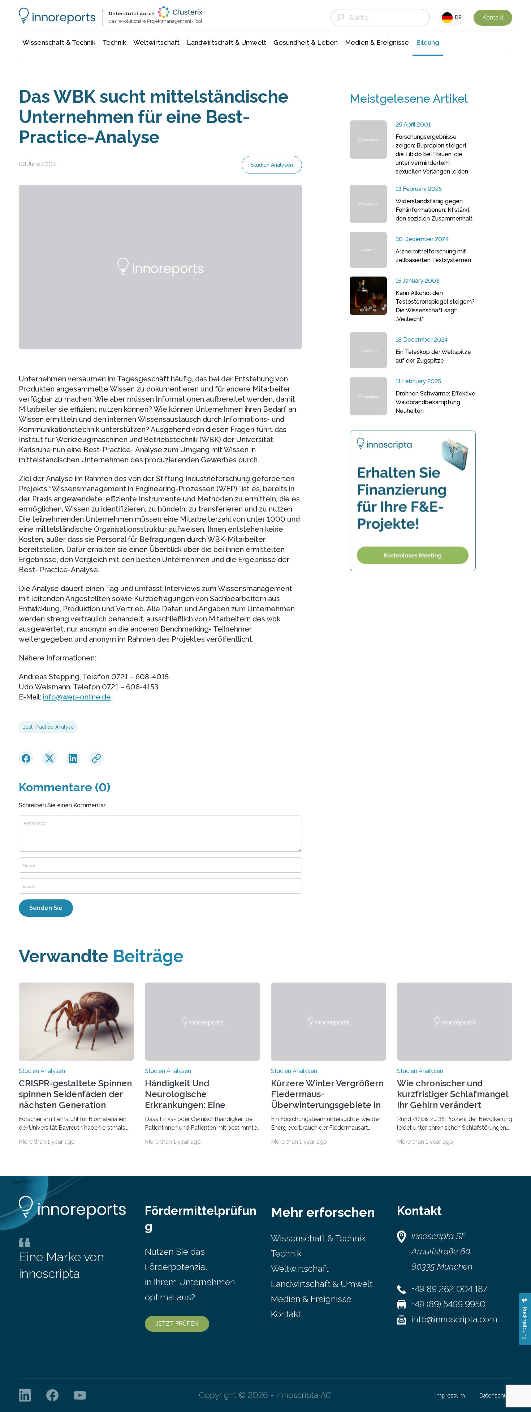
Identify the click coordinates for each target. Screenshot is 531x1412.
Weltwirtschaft (300, 1268)
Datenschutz (495, 1395)
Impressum (450, 1395)
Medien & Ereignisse (311, 1299)
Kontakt (493, 17)
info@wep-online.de (77, 697)
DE (457, 17)
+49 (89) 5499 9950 (448, 1304)
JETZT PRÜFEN (177, 1323)
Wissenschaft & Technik (318, 1238)
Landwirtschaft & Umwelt (321, 1284)
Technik (286, 1253)
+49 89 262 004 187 (449, 1289)
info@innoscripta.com (454, 1319)
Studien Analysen (272, 165)
